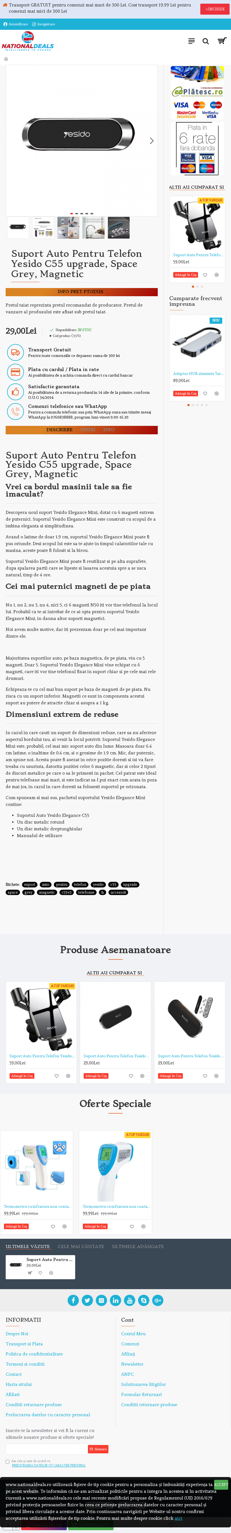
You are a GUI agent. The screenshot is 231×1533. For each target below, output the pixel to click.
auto (45, 884)
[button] (11, 140)
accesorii (118, 892)
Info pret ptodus (80, 291)
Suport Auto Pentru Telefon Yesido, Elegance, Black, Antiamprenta (198, 255)
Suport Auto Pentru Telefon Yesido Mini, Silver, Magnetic (191, 1056)
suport (29, 884)
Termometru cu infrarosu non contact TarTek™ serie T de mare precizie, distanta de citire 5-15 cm (38, 1206)
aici (178, 1518)
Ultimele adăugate (138, 1246)
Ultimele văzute (28, 1246)
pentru (61, 884)
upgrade (130, 884)
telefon (80, 884)
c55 (113, 884)
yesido (98, 884)
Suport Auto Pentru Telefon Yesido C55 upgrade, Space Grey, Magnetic (49, 1259)
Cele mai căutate (81, 1246)
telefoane (86, 892)
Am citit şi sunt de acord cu (48, 1463)
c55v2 (67, 892)
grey (28, 892)
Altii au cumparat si (196, 187)
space (13, 892)
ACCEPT (221, 1485)
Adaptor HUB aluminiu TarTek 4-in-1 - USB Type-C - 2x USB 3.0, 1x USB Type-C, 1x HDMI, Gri (198, 373)
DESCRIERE (59, 430)
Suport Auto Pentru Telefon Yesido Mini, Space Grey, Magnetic (116, 1056)
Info (109, 430)
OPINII (88, 430)
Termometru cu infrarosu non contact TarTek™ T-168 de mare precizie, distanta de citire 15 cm (116, 1206)
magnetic (47, 892)
